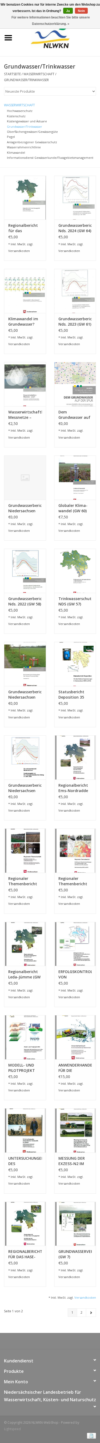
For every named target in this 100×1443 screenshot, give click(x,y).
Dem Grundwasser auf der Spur (74, 414)
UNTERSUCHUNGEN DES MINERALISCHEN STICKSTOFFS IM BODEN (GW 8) (25, 1161)
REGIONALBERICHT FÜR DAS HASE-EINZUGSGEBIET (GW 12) (25, 1254)
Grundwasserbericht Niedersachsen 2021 (25, 694)
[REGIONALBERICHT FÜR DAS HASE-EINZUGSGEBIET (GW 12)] (25, 1224)
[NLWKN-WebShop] (58, 37)
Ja (68, 11)
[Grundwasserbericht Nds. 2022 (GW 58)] (25, 571)
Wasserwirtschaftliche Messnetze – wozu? (25, 414)
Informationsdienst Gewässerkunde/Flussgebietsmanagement (50, 158)
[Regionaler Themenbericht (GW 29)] (75, 850)
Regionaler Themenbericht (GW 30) (22, 881)
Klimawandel (16, 152)
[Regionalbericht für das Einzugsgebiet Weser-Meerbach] (25, 198)
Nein (81, 11)
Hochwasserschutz (20, 111)
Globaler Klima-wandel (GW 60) (72, 508)
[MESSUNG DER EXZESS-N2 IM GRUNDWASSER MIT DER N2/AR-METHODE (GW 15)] (75, 1130)
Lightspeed (12, 1429)
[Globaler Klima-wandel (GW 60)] (75, 477)
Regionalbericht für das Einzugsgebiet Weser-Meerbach (23, 228)
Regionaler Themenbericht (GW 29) (72, 881)
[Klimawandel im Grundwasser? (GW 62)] (25, 291)
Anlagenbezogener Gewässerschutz (32, 142)
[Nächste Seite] (91, 1313)
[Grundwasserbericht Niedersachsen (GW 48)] (25, 757)
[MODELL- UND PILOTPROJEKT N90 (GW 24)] (25, 1037)
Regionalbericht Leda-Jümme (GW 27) (24, 974)
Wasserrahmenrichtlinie (24, 147)
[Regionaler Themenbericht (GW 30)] (25, 850)
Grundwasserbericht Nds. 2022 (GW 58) (25, 601)
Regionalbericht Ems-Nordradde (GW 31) (73, 788)
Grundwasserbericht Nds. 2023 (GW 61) (75, 321)
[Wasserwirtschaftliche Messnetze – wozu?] (25, 384)
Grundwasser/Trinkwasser (26, 80)
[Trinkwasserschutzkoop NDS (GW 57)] (75, 571)
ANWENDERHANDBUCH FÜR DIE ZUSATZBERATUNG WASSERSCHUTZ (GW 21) (75, 1068)
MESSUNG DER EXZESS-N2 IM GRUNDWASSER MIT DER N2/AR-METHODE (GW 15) (73, 1161)
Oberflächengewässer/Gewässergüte (32, 132)
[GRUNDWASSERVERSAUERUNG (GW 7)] (75, 1224)
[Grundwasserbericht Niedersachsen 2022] (25, 477)
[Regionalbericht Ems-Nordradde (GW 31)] (75, 757)
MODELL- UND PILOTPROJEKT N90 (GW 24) (21, 1068)
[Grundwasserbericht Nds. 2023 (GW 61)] (75, 291)
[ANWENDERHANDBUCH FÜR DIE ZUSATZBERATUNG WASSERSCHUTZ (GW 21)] (75, 1037)
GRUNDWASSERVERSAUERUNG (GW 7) (75, 1254)
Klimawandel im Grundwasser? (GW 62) (23, 321)
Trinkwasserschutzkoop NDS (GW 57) (75, 601)
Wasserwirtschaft (38, 74)
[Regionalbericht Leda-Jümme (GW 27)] (25, 944)
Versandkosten (19, 251)
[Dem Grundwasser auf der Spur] (75, 384)
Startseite (12, 74)
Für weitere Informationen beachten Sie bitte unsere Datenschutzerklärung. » (50, 21)
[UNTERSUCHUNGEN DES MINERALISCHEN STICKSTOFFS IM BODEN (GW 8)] (25, 1130)
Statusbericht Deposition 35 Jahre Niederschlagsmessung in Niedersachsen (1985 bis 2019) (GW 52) (75, 694)
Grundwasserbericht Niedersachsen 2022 (25, 508)
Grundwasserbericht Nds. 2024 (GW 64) (75, 228)
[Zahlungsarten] (90, 1435)
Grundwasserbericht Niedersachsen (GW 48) (25, 788)
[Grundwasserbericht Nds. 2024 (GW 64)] (75, 198)
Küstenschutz (16, 116)
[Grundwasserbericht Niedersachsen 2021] (25, 664)
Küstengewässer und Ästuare (27, 121)
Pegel (11, 137)
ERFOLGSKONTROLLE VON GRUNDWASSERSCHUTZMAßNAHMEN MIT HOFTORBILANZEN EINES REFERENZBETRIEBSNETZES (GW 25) (75, 974)
